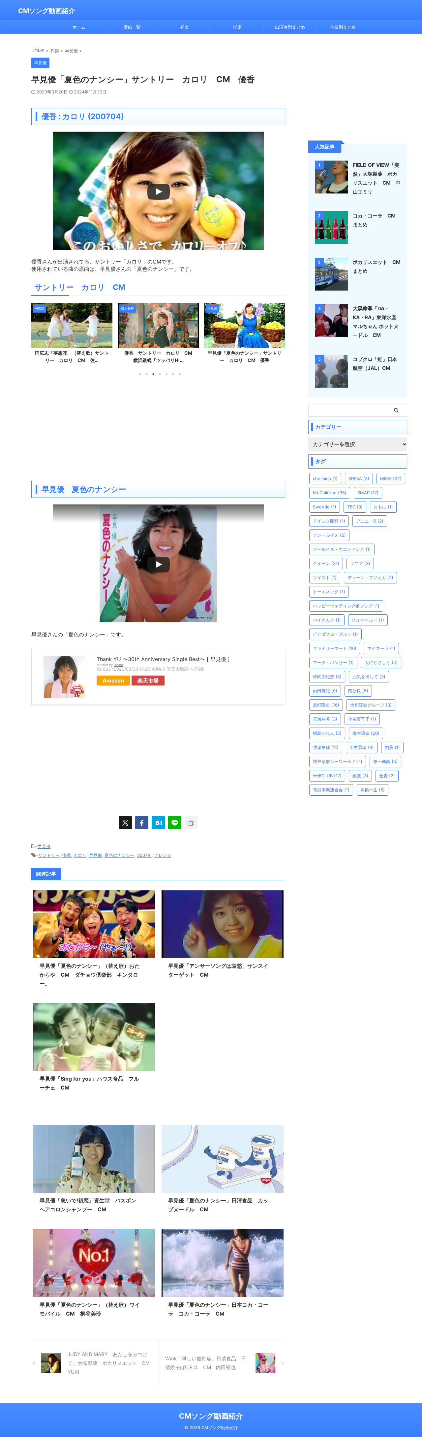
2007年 (144, 855)
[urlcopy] (191, 822)
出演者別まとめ (290, 27)
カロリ (80, 855)
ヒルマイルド (368, 620)
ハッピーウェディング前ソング (346, 605)
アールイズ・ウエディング (342, 549)
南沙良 (358, 690)
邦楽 (184, 27)
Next (279, 333)
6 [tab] (173, 374)
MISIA (391, 478)
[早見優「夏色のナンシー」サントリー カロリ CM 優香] (158, 822)
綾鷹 (360, 775)
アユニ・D (369, 521)
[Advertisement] (158, 428)
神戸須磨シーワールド (337, 761)
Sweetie (324, 506)
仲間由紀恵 (327, 676)
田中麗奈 (361, 747)
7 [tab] (179, 374)
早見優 (44, 846)
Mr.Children (330, 492)
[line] (174, 822)
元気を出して (368, 676)
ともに (383, 506)
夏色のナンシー (120, 855)
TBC (355, 506)
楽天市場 (148, 680)
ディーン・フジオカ (370, 577)
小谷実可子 (362, 719)
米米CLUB (327, 775)
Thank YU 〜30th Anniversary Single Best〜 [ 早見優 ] (163, 659)
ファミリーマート (334, 648)
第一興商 (385, 761)
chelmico (325, 478)
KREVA (358, 478)
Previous (37, 333)
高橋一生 (372, 789)
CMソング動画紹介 (46, 11)
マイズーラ (381, 648)
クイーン (326, 563)
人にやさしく (381, 662)
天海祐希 (325, 719)
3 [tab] (153, 374)
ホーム (79, 27)
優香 (66, 855)
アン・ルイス (329, 535)
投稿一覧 (131, 27)
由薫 (392, 747)
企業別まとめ (343, 27)
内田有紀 (325, 690)
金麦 (387, 775)
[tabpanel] (71, 335)
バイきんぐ (327, 620)
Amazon (113, 680)
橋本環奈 (365, 733)
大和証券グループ (371, 704)
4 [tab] (160, 374)
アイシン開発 (329, 521)
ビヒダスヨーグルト (335, 634)
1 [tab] (140, 374)
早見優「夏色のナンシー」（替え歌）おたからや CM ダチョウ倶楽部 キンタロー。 (90, 974)
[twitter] (125, 822)
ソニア (360, 563)
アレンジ (162, 855)
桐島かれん (327, 733)
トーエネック (329, 591)
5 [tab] (166, 374)
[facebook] (141, 822)
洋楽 (237, 27)
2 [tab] (146, 374)
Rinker (118, 665)
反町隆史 (326, 704)
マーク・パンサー (333, 662)
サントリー (49, 855)
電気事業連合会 (331, 789)
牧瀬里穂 (326, 747)
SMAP (367, 492)
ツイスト (325, 577)
